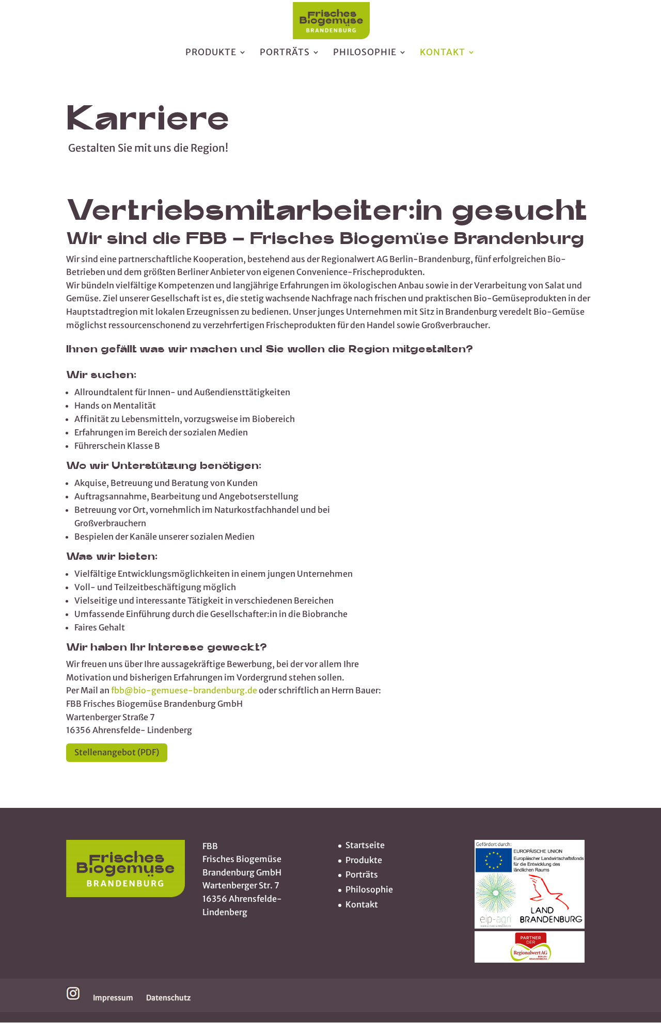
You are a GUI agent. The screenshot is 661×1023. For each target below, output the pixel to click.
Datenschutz (168, 997)
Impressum (113, 997)
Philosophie (365, 53)
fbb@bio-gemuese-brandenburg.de (184, 690)
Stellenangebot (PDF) (116, 752)
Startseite (365, 845)
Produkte (211, 53)
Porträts (285, 53)
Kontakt (442, 53)
